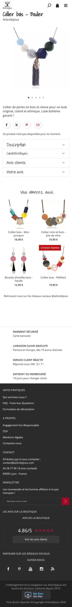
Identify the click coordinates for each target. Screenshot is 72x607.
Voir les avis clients (36, 539)
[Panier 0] (57, 5)
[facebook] (8, 569)
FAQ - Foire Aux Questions (18, 403)
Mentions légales (13, 437)
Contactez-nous (12, 443)
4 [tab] (40, 97)
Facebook (6, 125)
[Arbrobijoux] (24, 5)
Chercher (49, 5)
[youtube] (30, 569)
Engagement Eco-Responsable (21, 425)
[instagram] (41, 569)
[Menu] (66, 5)
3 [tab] (36, 97)
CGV (5, 431)
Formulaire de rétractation (18, 409)
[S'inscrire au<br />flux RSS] (52, 569)
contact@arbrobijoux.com (18, 463)
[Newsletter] (65, 501)
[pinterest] (19, 569)
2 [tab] (32, 97)
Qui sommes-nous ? (15, 397)
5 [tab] (43, 97)
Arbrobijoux (11, 19)
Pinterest (26, 125)
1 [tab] (28, 97)
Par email (38, 125)
